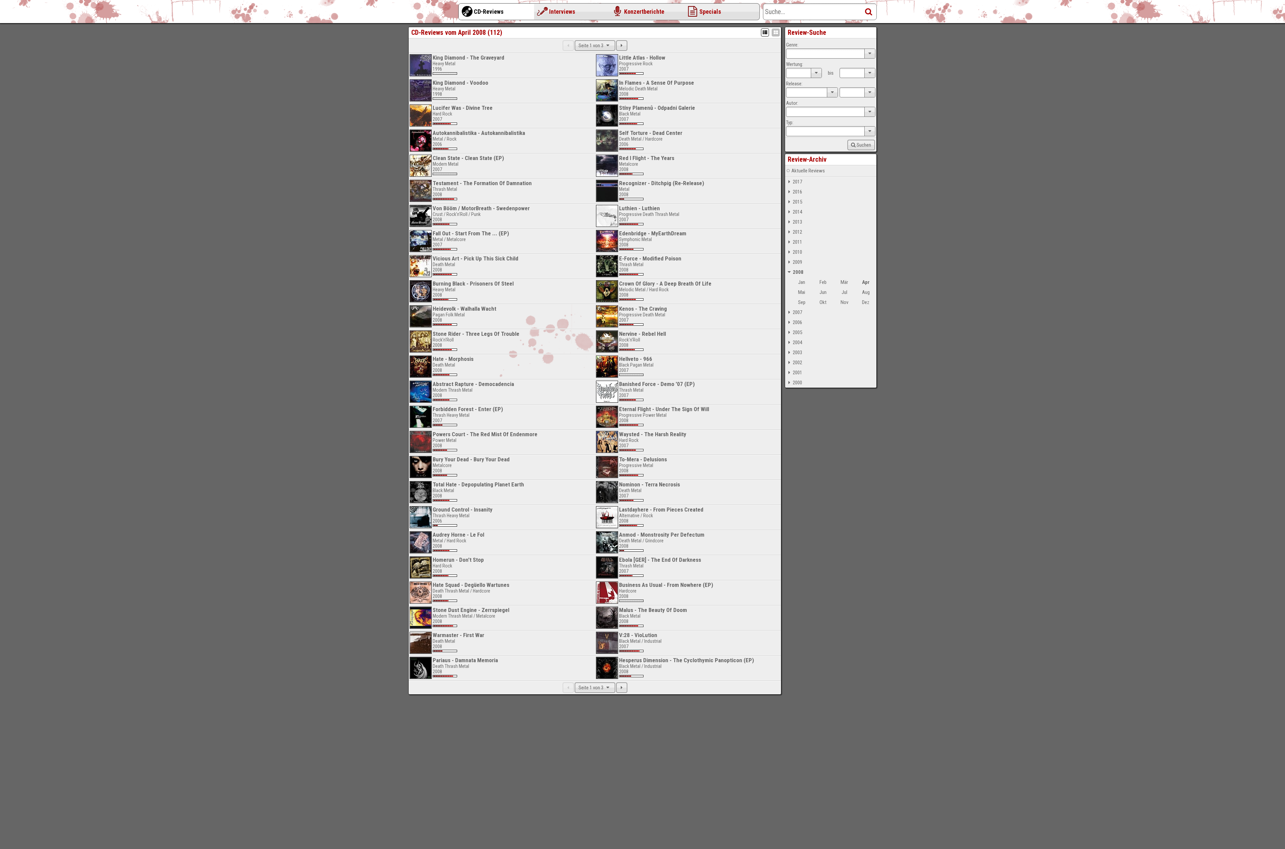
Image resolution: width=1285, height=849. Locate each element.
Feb (823, 282)
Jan (801, 282)
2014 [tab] (797, 212)
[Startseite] (435, 13)
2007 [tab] (797, 312)
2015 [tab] (797, 202)
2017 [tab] (797, 182)
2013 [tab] (797, 222)
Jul (844, 292)
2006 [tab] (797, 322)
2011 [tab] (797, 242)
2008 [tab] (798, 272)
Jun (823, 292)
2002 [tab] (797, 363)
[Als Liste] (765, 32)
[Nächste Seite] (621, 46)
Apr (866, 282)
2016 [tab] (797, 192)
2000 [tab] (797, 383)
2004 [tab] (797, 342)
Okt (823, 302)
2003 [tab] (797, 353)
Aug (866, 292)
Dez (865, 302)
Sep (801, 302)
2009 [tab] (797, 262)
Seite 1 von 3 (591, 46)
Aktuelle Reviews (808, 171)
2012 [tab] (797, 232)
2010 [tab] (797, 252)
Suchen (864, 145)
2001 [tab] (797, 373)
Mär (844, 282)
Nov (844, 302)
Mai (801, 292)
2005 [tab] (797, 332)
